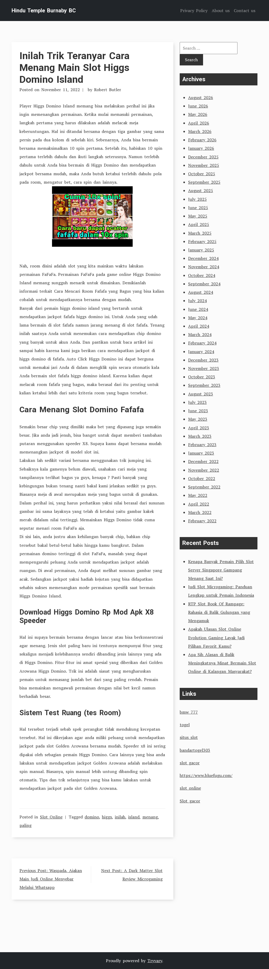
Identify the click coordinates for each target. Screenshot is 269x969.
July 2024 (197, 300)
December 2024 (203, 258)
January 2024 (201, 351)
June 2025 (198, 207)
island (133, 817)
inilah (120, 817)
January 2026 (201, 148)
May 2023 (197, 419)
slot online (190, 788)
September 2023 (204, 385)
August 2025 (200, 190)
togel (185, 725)
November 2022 (203, 470)
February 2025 (202, 241)
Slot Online (51, 817)
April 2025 (198, 224)
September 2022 (204, 487)
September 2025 (204, 182)
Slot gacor (190, 801)
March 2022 (199, 512)
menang (150, 817)
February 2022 (202, 521)
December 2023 (203, 360)
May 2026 (197, 114)
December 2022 (203, 461)
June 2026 (198, 106)
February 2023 (202, 444)
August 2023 (200, 394)
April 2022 (198, 504)
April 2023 (198, 428)
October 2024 (201, 275)
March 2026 (199, 131)
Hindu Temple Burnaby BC (44, 10)
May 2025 (197, 216)
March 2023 (199, 436)
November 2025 (203, 165)
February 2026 (202, 140)
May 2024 (197, 318)
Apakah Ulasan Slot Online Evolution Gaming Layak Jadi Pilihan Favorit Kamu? (216, 637)
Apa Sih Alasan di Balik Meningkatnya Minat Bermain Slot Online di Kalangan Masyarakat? (222, 663)
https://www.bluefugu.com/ (206, 775)
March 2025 (199, 233)
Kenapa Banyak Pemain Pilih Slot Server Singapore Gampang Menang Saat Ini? (221, 570)
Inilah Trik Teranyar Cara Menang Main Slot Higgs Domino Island (74, 67)
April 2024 (198, 326)
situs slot (189, 737)
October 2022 (201, 478)
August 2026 (200, 97)
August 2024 (200, 292)
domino (92, 817)
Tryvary (154, 960)
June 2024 (198, 309)
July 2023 (197, 402)
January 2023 (201, 453)
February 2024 (202, 343)
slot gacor (190, 763)
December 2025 (203, 157)
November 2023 (203, 368)
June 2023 (198, 411)
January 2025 (201, 250)
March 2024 (199, 334)
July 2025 (197, 199)
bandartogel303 (195, 750)
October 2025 (201, 174)
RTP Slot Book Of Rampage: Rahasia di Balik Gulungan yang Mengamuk (219, 612)
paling (25, 825)
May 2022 (197, 495)
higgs (107, 817)
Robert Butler (107, 89)
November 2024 (203, 267)
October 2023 (201, 377)
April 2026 (198, 123)
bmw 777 (189, 712)
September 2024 (204, 284)
